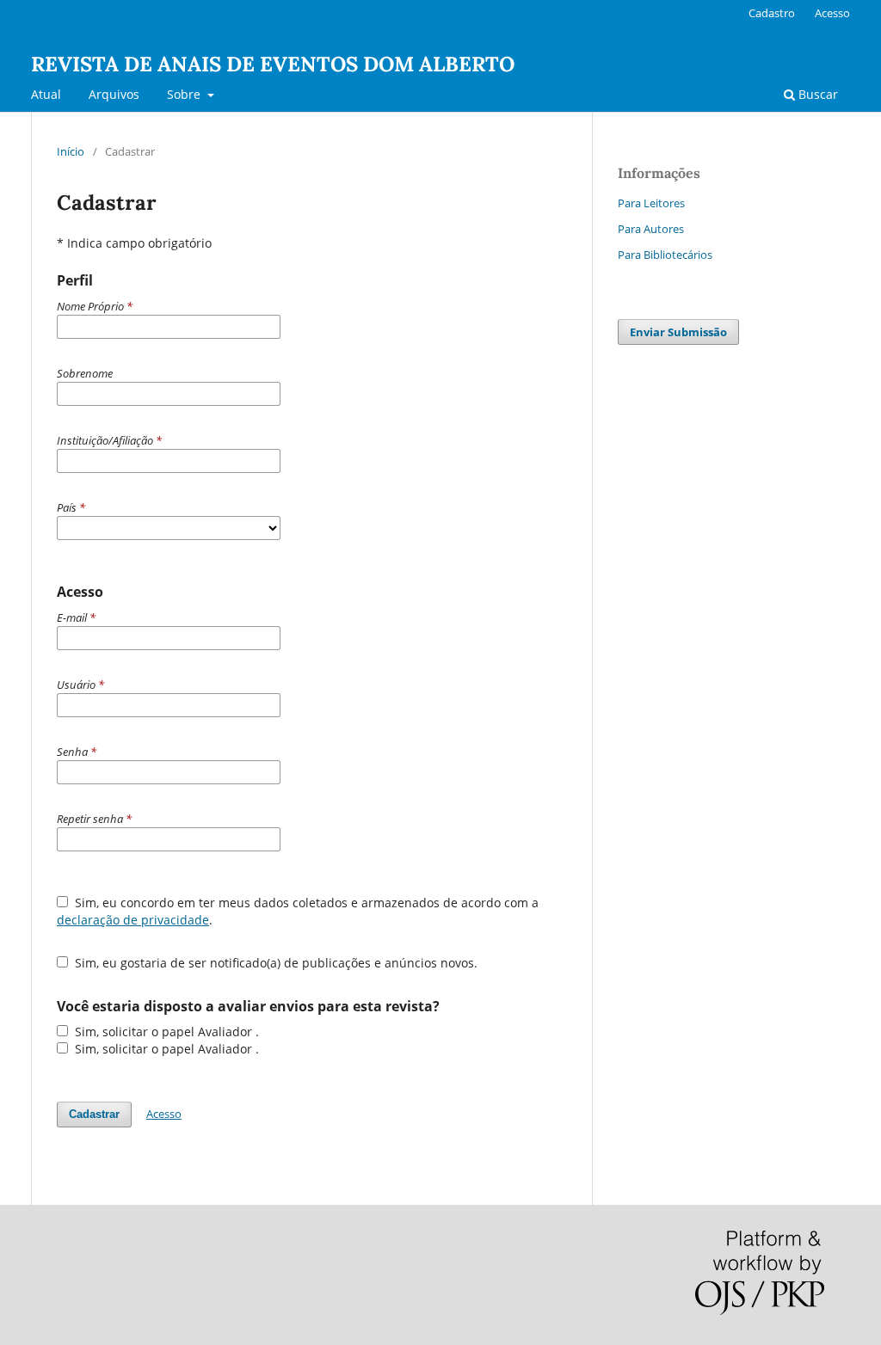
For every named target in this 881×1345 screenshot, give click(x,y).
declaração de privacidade (133, 920)
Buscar (816, 94)
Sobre (185, 94)
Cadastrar (94, 1114)
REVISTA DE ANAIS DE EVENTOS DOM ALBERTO (272, 64)
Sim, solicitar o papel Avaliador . (165, 1031)
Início (70, 151)
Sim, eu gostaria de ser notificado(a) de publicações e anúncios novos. (274, 963)
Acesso (832, 13)
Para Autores (651, 228)
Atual (46, 94)
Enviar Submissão (678, 332)
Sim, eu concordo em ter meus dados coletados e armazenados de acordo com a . (298, 911)
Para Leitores (651, 203)
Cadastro (772, 13)
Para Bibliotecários (665, 254)
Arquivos (114, 94)
